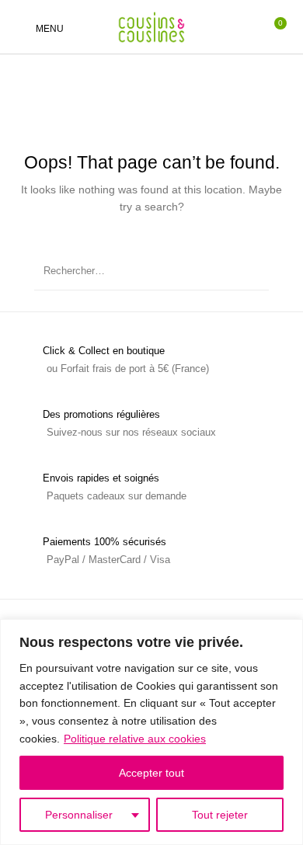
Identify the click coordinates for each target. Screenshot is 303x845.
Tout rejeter (220, 814)
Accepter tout (151, 773)
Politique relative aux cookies (135, 738)
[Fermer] (286, 632)
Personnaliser (79, 814)
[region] (151, 732)
